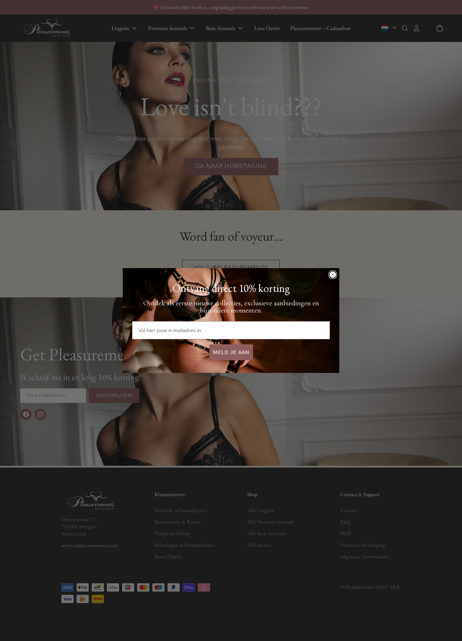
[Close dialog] (332, 274)
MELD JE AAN (231, 352)
